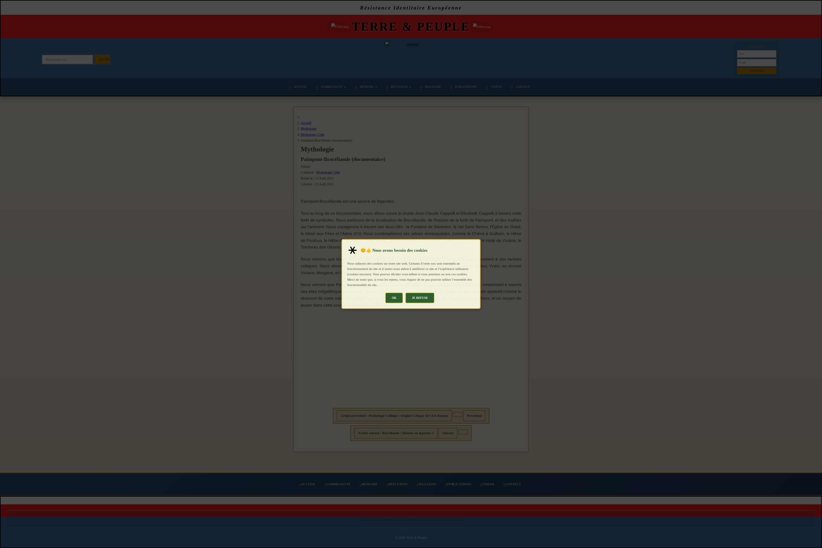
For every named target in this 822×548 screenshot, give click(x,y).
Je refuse (420, 297)
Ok (394, 297)
